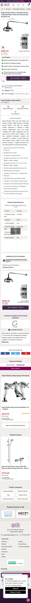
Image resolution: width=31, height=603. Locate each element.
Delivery (21, 541)
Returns (4, 556)
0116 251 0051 (26, 535)
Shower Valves (23, 495)
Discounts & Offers (7, 546)
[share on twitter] (15, 353)
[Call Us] (18, 5)
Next (29, 1)
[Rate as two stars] (18, 365)
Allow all (15, 588)
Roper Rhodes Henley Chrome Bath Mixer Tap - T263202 (15, 408)
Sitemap (4, 549)
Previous (1, 1)
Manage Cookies (15, 592)
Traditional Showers (7, 267)
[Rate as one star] (17, 365)
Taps (8, 495)
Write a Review (15, 368)
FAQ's (3, 554)
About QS (4, 541)
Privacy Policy (22, 544)
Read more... (5, 342)
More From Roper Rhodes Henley (15, 425)
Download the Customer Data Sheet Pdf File (16, 260)
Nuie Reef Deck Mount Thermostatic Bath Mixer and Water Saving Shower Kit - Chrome (15, 467)
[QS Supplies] (7, 4)
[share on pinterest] (25, 353)
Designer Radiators (8, 491)
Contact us (5, 551)
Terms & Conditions (24, 546)
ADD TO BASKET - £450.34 (18, 78)
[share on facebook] (5, 353)
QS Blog (4, 544)
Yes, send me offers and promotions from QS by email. (16, 571)
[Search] (13, 5)
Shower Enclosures (22, 499)
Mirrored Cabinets (23, 491)
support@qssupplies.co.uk (10, 535)
